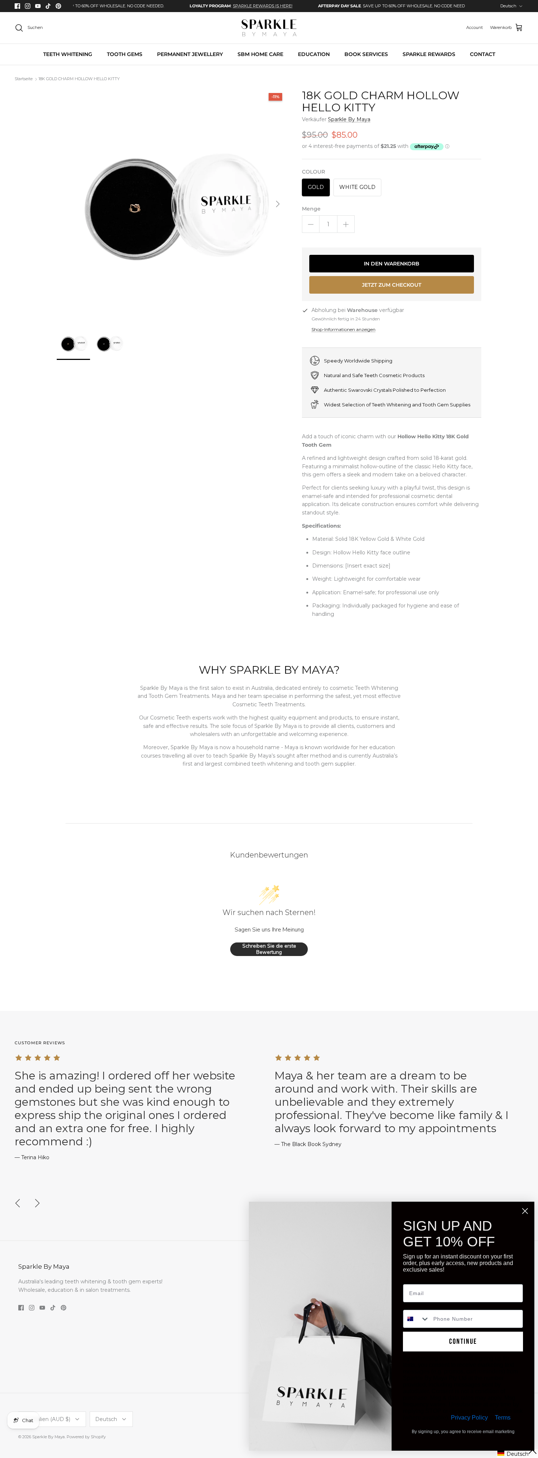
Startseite (24, 79)
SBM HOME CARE (260, 54)
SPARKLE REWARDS (429, 54)
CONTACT (482, 54)
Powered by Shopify (86, 1436)
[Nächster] (278, 204)
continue (463, 1341)
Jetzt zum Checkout (391, 285)
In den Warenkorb (391, 263)
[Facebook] (17, 6)
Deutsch (508, 5)
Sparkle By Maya (349, 119)
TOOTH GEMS (124, 54)
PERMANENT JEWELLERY (190, 54)
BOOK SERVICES (366, 54)
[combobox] (416, 1319)
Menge (311, 208)
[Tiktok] (48, 6)
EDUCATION (314, 54)
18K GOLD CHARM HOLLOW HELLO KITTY (79, 79)
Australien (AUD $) (47, 1419)
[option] (210, 6)
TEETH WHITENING (67, 54)
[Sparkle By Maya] (269, 27)
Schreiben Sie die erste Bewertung (269, 949)
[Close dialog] (525, 1211)
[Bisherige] (18, 1203)
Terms (503, 1417)
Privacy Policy (469, 1417)
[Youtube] (38, 6)
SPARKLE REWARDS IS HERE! (232, 5)
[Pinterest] (58, 6)
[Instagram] (27, 6)
